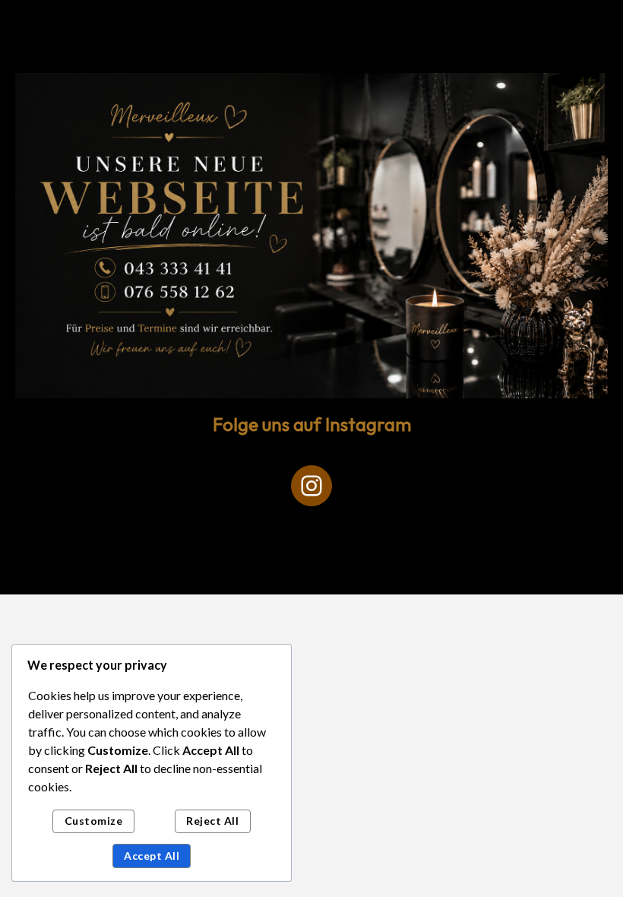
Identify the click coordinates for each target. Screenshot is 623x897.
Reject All (212, 820)
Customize (94, 820)
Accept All (151, 855)
